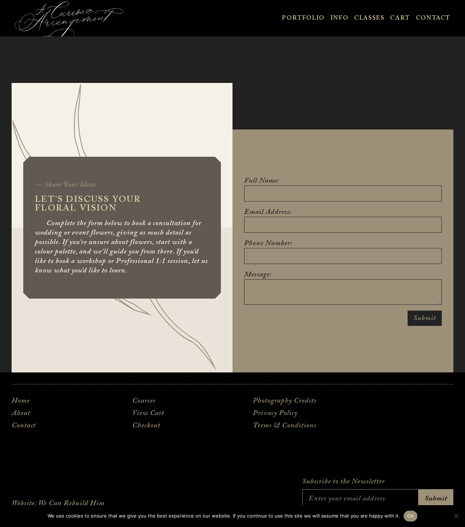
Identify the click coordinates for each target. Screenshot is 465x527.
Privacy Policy (275, 413)
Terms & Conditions (284, 425)
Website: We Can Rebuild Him (58, 503)
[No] (456, 516)
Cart (400, 18)
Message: (258, 274)
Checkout (146, 425)
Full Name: (261, 180)
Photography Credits (284, 400)
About (21, 413)
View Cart (148, 413)
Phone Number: (268, 243)
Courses (143, 400)
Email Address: (268, 212)
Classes (369, 18)
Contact (433, 18)
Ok (410, 516)
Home (21, 400)
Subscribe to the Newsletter (343, 481)
